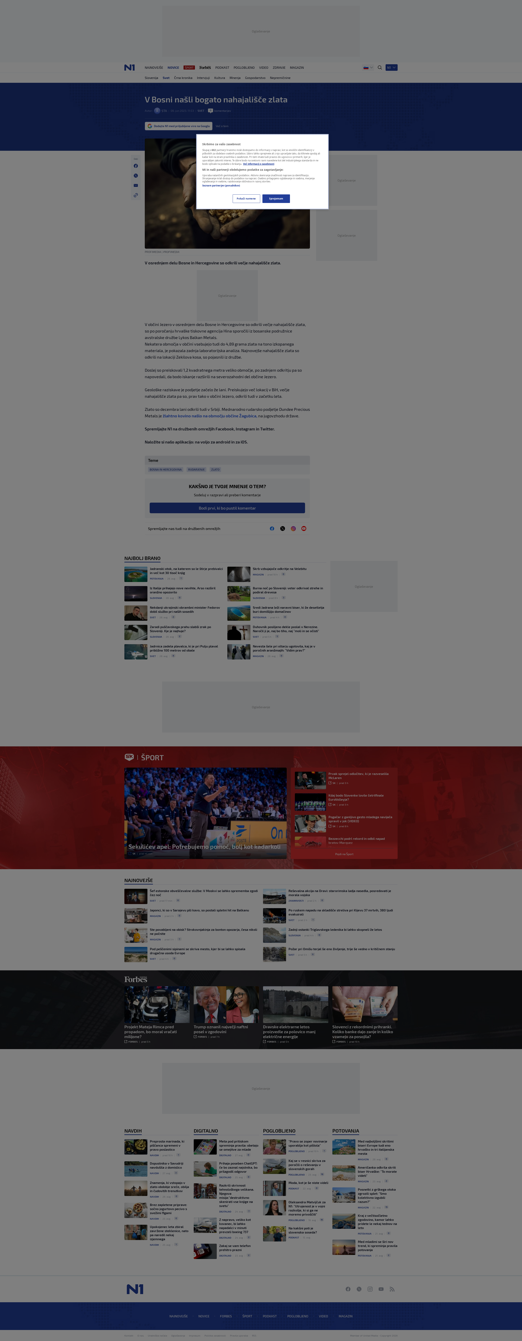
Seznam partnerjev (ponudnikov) (221, 185)
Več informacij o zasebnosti (258, 163)
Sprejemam (276, 198)
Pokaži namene (246, 198)
